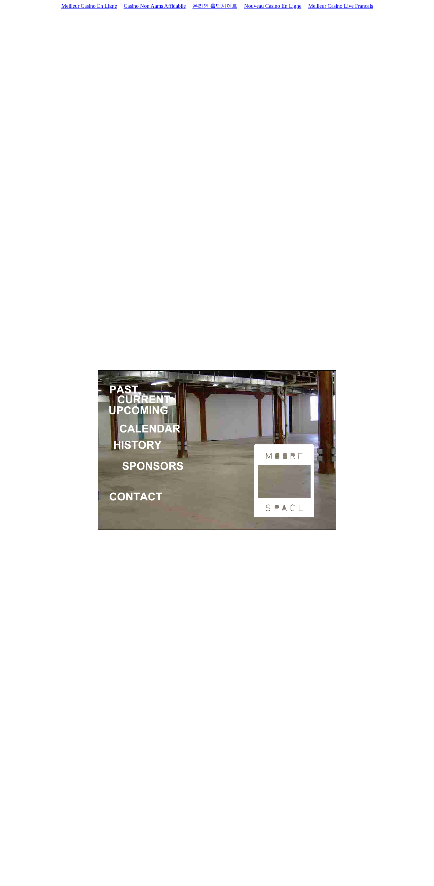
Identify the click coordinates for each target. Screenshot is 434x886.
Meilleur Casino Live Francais (340, 6)
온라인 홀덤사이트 (215, 6)
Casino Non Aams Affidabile (155, 6)
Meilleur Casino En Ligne (89, 6)
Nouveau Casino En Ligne (272, 6)
